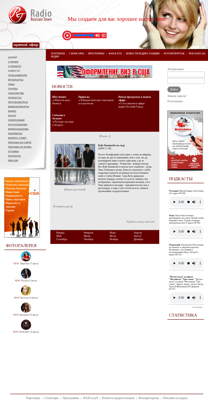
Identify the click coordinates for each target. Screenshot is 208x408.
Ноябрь (114, 239)
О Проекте (14, 66)
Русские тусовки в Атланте (63, 123)
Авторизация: (175, 69)
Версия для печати (74, 189)
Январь (60, 232)
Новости (14, 71)
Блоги (12, 115)
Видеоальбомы (18, 129)
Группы (13, 89)
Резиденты (15, 133)
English (13, 160)
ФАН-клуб (115, 53)
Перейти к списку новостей (140, 221)
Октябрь (88, 239)
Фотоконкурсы (18, 102)
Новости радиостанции (142, 53)
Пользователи (17, 75)
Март (113, 232)
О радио (13, 62)
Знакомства (16, 93)
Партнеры (58, 53)
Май (58, 235)
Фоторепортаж (174, 53)
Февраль (88, 232)
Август (138, 235)
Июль (113, 235)
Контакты (14, 156)
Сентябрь (61, 239)
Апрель (138, 232)
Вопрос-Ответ (17, 138)
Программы (96, 53)
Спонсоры (76, 53)
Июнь (87, 235)
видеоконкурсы (18, 106)
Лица (11, 84)
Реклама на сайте (19, 142)
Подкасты (15, 98)
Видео (12, 111)
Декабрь (138, 239)
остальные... (198, 307)
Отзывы (13, 151)
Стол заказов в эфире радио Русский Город (131, 105)
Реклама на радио (19, 147)
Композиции (16, 120)
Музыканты (15, 80)
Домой (12, 57)
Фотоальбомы (17, 124)
